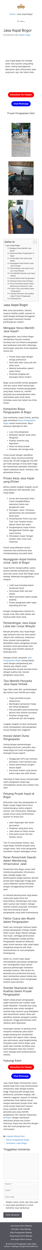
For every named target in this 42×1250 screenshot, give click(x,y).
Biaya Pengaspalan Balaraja (21, 1232)
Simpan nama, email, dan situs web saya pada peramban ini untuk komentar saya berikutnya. (22, 1205)
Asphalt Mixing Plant (15, 1136)
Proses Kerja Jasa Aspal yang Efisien (21, 259)
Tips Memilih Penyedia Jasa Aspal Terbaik (22, 274)
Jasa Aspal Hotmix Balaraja (21, 1226)
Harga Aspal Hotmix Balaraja (21, 1236)
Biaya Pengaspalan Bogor (17, 1140)
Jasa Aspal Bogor (13, 61)
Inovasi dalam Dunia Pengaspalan (22, 278)
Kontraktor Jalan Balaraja (21, 1229)
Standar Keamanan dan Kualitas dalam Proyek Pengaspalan (22, 295)
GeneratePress (32, 1246)
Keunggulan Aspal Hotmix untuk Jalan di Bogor (22, 264)
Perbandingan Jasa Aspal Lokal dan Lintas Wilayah (21, 269)
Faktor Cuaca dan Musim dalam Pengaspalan (22, 290)
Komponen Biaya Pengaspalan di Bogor (22, 254)
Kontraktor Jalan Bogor (16, 1143)
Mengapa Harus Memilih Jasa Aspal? (20, 249)
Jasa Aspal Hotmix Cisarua (21, 1239)
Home (12, 14)
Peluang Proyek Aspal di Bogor (21, 281)
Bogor (8, 1117)
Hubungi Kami (16, 298)
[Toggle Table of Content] (33, 242)
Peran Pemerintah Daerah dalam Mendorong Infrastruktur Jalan (22, 285)
